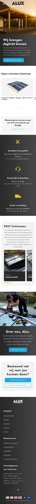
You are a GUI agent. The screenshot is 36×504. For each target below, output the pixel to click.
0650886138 (18, 474)
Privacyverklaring (8, 447)
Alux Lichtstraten (15, 500)
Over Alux (6, 428)
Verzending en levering (10, 459)
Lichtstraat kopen (8, 416)
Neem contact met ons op (18, 385)
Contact (5, 432)
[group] (14, 265)
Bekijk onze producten (18, 380)
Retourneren (7, 455)
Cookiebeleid (7, 451)
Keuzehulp (6, 424)
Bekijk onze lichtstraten (13, 60)
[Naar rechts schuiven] (22, 108)
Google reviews (17, 129)
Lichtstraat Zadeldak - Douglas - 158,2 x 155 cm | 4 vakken (17, 98)
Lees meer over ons (18, 350)
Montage (6, 420)
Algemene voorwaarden (10, 443)
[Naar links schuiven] (14, 108)
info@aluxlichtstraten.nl (17, 481)
